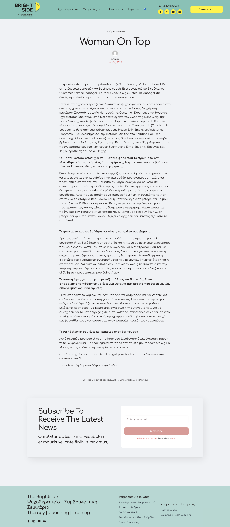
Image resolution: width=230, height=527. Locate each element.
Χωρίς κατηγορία (115, 32)
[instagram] (166, 11)
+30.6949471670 (171, 6)
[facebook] (160, 11)
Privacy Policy (164, 438)
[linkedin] (179, 11)
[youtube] (173, 11)
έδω (114, 365)
